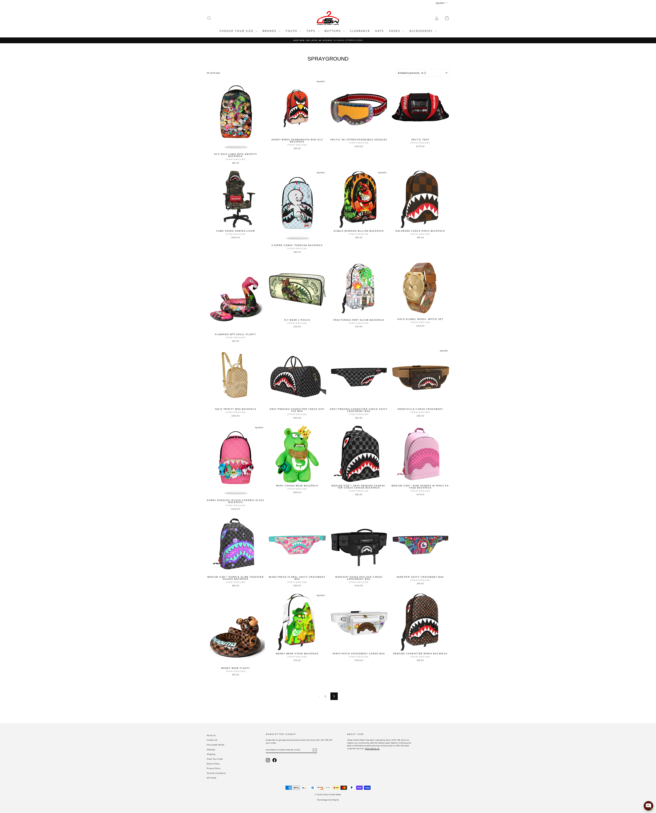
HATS (379, 30)
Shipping (211, 754)
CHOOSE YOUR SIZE (237, 30)
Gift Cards (211, 778)
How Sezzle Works (215, 745)
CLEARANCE (360, 30)
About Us (211, 735)
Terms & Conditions (216, 773)
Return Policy (213, 764)
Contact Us (212, 740)
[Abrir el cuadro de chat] (648, 806)
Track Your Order (215, 759)
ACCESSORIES (421, 30)
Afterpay (211, 749)
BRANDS (270, 30)
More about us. (372, 748)
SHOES (395, 30)
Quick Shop (235, 148)
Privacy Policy (213, 768)
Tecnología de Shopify (328, 799)
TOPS (311, 30)
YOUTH (292, 30)
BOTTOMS (334, 30)
